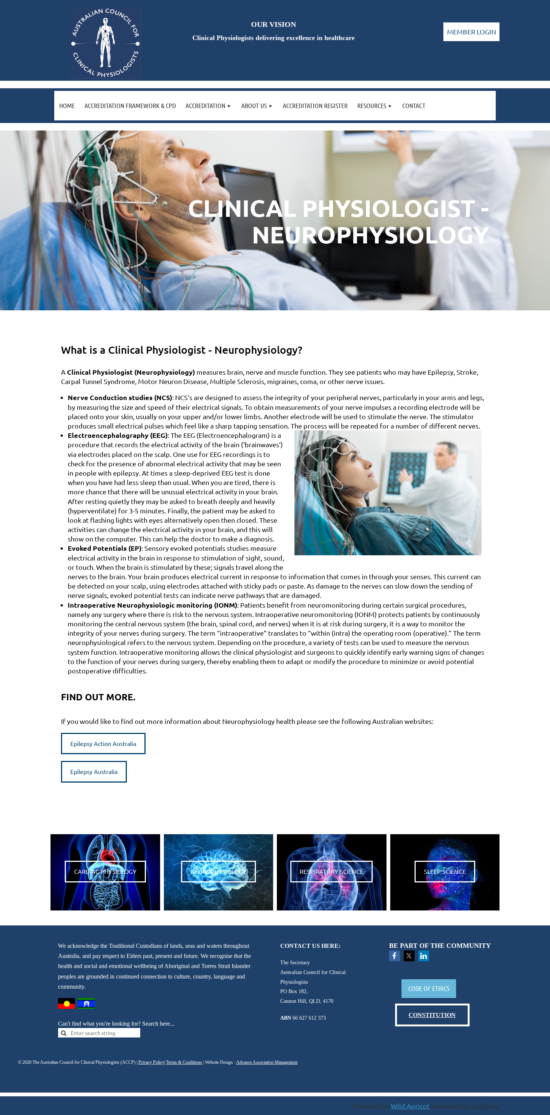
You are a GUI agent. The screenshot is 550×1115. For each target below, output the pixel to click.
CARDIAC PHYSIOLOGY (105, 871)
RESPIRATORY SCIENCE (331, 871)
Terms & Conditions (184, 1062)
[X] (409, 955)
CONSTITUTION (432, 1015)
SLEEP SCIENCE (445, 871)
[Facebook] (394, 955)
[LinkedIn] (423, 955)
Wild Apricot (410, 1106)
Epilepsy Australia (93, 771)
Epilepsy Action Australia (103, 743)
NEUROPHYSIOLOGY (218, 871)
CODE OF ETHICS (428, 988)
